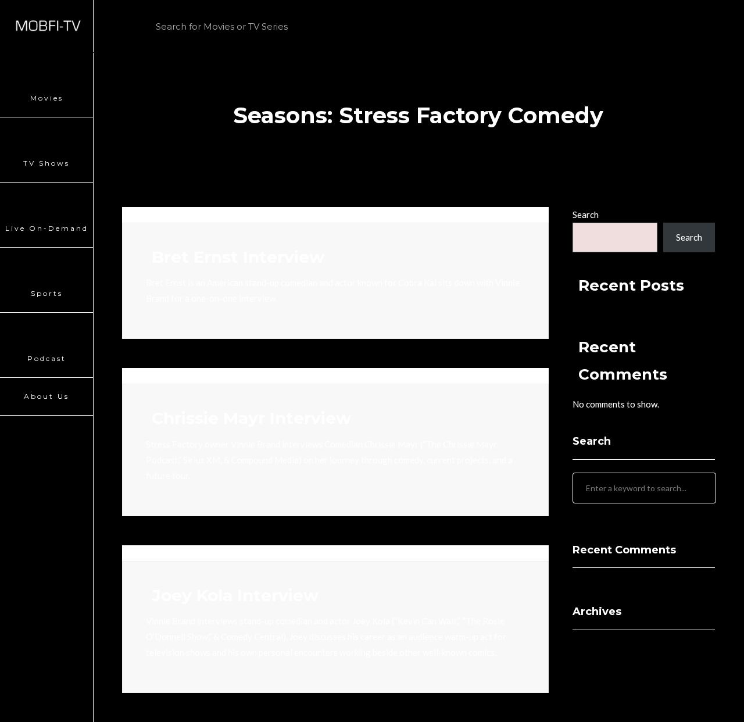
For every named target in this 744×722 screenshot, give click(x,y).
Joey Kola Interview (235, 595)
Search (586, 214)
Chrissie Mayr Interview (251, 418)
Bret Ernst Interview (238, 257)
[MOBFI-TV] (46, 26)
